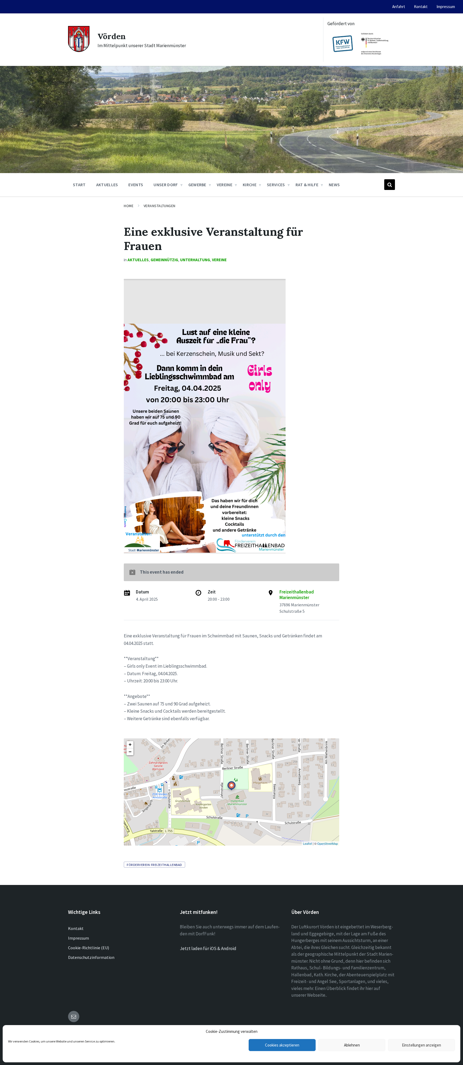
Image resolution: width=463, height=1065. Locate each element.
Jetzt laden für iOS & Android (208, 948)
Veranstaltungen (160, 205)
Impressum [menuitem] (445, 6)
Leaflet (307, 843)
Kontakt (76, 928)
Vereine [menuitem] (224, 184)
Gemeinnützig (164, 259)
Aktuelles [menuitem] (107, 184)
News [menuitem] (334, 184)
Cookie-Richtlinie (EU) (88, 947)
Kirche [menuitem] (249, 184)
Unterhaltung (195, 259)
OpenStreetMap (327, 843)
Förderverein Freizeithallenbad (154, 864)
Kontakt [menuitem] (421, 6)
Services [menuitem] (276, 184)
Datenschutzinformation (91, 957)
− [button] (130, 751)
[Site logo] (78, 50)
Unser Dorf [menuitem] (166, 184)
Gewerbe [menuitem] (197, 184)
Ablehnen (352, 1045)
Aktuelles (138, 259)
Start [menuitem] (79, 184)
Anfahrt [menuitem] (398, 6)
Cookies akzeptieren (282, 1045)
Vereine (219, 259)
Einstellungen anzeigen (421, 1045)
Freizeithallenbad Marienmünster (296, 594)
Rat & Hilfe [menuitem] (307, 184)
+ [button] (130, 744)
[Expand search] (389, 184)
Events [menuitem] (135, 184)
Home (128, 205)
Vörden (112, 36)
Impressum (78, 938)
